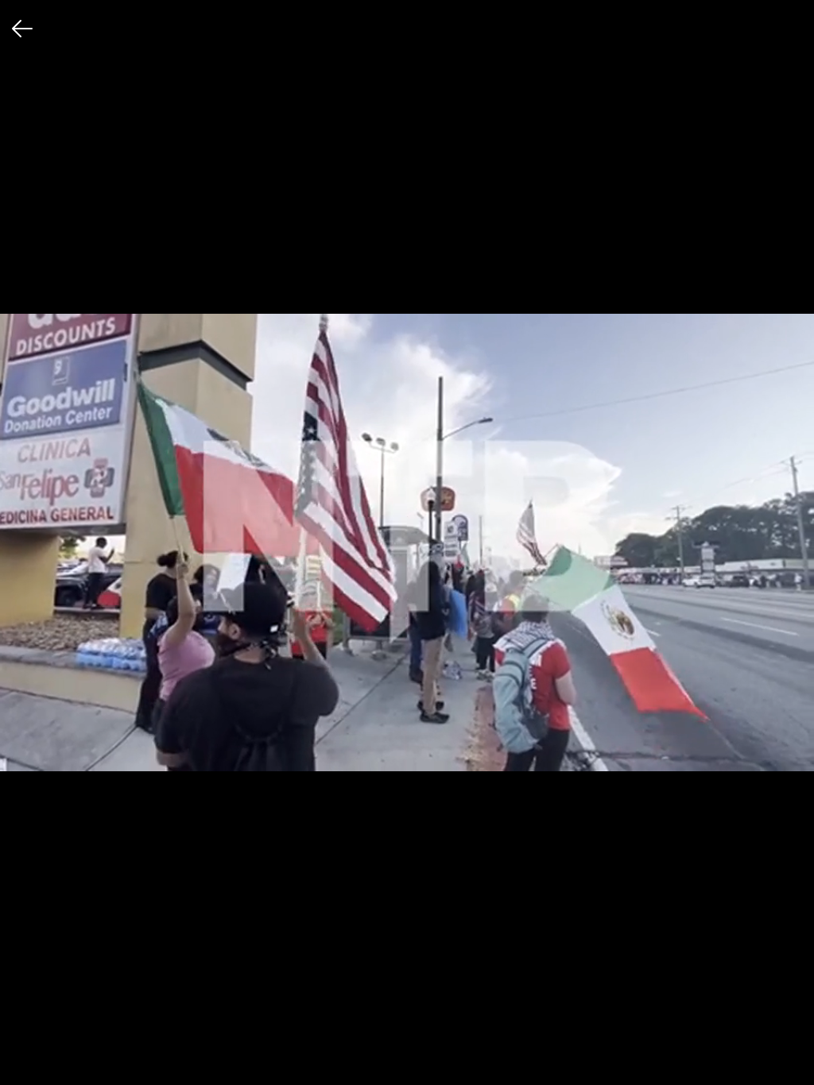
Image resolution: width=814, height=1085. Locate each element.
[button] (25, 1059)
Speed (616, 999)
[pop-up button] (763, 1059)
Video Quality (633, 966)
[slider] (407, 1034)
